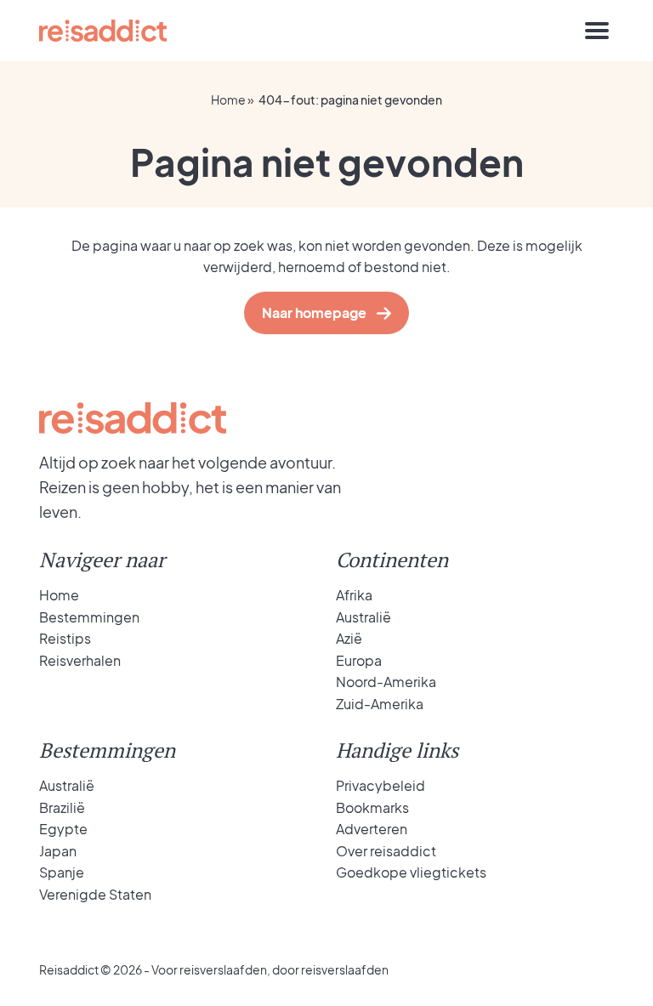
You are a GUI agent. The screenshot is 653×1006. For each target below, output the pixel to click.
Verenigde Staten (95, 894)
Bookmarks (372, 807)
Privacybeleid (380, 785)
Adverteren (371, 829)
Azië (349, 638)
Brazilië (62, 807)
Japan (58, 851)
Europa (359, 660)
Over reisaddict (386, 851)
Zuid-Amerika (379, 704)
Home (228, 99)
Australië (363, 617)
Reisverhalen (80, 660)
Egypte (63, 829)
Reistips (65, 638)
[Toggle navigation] (597, 31)
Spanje (61, 872)
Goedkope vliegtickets (411, 872)
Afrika (354, 595)
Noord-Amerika (386, 682)
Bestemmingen (89, 617)
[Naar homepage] (103, 31)
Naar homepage (314, 312)
